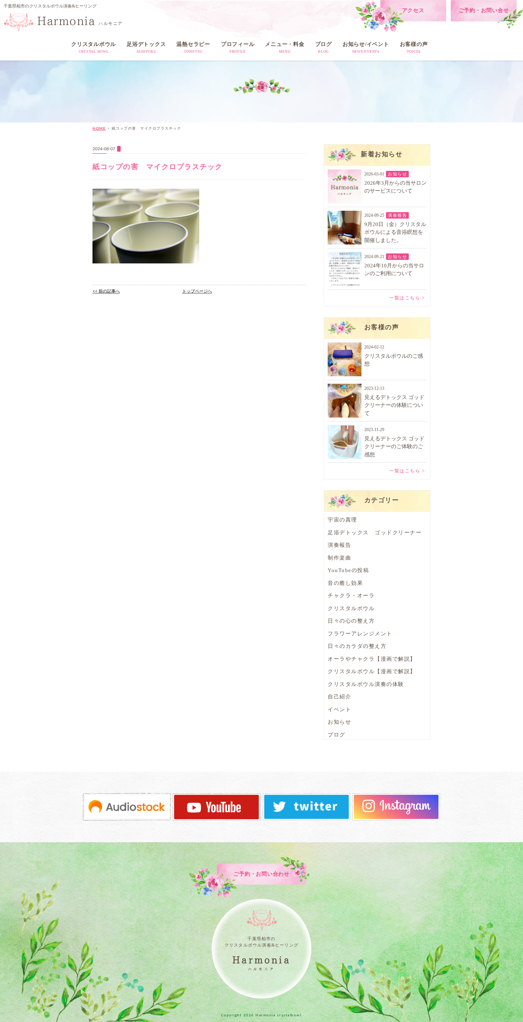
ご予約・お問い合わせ (261, 874)
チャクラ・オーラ (351, 595)
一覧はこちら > (407, 297)
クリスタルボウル (93, 47)
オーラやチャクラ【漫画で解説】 (372, 659)
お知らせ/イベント (366, 47)
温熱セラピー (193, 47)
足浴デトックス (146, 47)
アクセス (413, 10)
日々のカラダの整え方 (357, 646)
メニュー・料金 (284, 47)
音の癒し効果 (345, 583)
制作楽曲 (339, 558)
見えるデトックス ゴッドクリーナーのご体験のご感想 (394, 446)
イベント (339, 709)
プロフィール (238, 47)
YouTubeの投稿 (348, 570)
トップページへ (197, 291)
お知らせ (397, 174)
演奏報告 (397, 215)
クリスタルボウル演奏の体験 (366, 684)
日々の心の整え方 (351, 621)
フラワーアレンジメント (360, 633)
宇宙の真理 (342, 520)
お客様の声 (414, 47)
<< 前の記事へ (106, 291)
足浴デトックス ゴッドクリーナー (375, 532)
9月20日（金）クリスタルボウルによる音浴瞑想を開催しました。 (395, 232)
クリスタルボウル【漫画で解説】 (372, 671)
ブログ (323, 47)
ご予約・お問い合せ (484, 10)
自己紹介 (339, 696)
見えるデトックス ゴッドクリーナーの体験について (394, 405)
